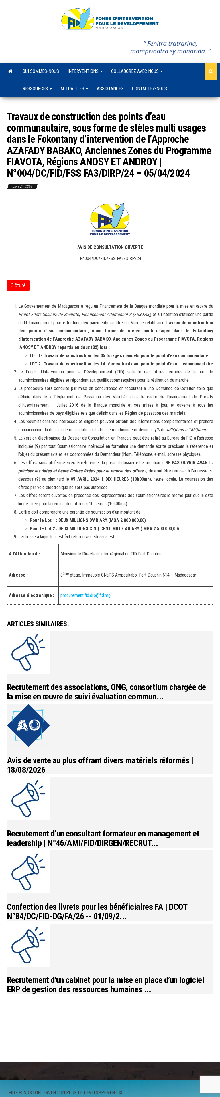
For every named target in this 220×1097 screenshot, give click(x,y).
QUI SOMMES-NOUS (41, 71)
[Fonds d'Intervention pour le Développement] (10, 71)
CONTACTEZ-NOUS (149, 88)
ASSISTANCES (110, 88)
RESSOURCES (36, 88)
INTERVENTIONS (84, 71)
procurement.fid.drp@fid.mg (85, 595)
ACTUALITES (72, 88)
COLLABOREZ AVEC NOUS (135, 71)
